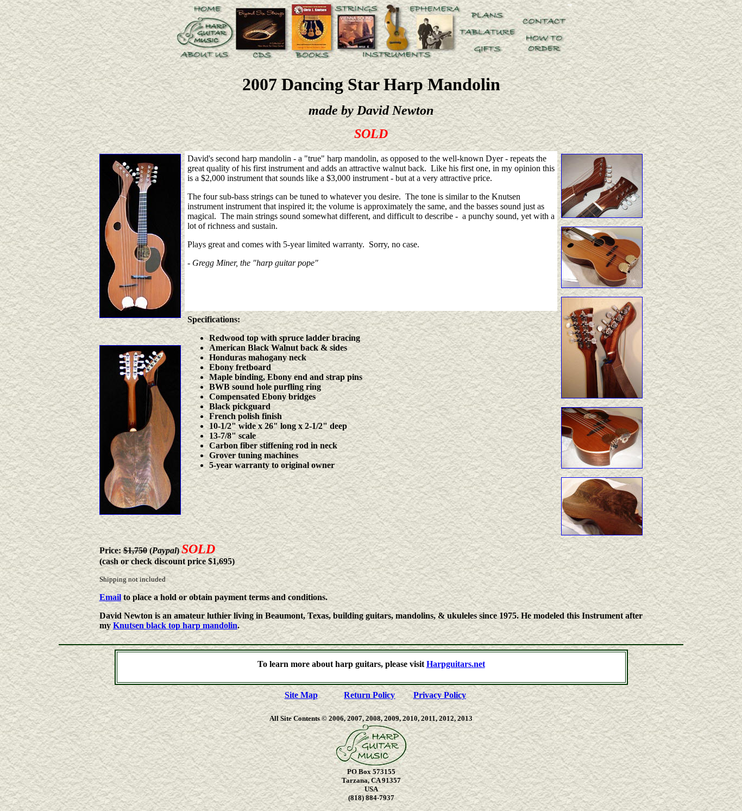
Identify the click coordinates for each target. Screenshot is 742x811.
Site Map (301, 695)
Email (110, 597)
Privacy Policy (439, 695)
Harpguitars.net (455, 664)
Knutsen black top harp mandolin (175, 625)
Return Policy (369, 695)
